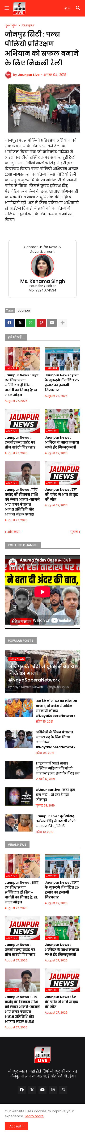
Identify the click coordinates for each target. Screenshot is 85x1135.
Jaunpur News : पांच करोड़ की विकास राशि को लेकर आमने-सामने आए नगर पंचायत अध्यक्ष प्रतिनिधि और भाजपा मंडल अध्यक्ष (22, 502)
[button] (6, 8)
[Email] (52, 323)
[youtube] (42, 1090)
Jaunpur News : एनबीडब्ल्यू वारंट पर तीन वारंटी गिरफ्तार (20, 442)
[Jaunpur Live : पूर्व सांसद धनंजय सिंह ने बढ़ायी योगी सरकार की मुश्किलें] (19, 823)
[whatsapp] (63, 1090)
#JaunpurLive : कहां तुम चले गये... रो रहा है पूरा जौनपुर (55, 794)
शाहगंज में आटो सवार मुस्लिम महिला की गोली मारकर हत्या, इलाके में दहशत (58, 768)
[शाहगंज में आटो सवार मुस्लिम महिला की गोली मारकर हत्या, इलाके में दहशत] (19, 770)
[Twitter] (20, 323)
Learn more (34, 1116)
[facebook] (22, 1090)
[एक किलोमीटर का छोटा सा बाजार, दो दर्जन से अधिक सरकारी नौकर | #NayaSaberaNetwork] (19, 707)
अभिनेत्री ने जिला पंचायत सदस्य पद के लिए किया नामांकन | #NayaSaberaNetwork (55, 739)
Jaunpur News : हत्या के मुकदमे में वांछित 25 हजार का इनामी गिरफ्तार (62, 382)
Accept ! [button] (16, 1126)
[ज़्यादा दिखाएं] (62, 323)
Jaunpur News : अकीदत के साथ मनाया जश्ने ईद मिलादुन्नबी (62, 442)
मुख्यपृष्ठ (11, 25)
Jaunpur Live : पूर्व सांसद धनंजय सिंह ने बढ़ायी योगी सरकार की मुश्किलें (56, 821)
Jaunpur (27, 25)
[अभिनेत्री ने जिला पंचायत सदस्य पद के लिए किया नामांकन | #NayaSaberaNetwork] (19, 739)
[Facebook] (9, 323)
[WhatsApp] (30, 323)
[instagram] (53, 1090)
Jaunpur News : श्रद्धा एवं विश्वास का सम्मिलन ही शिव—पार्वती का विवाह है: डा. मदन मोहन (21, 385)
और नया (13, 532)
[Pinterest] (41, 323)
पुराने (74, 532)
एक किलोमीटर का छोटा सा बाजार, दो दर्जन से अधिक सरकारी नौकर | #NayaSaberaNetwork (56, 708)
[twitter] (32, 1090)
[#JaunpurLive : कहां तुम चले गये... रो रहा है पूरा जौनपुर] (19, 796)
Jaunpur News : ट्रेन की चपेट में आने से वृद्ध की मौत (61, 494)
